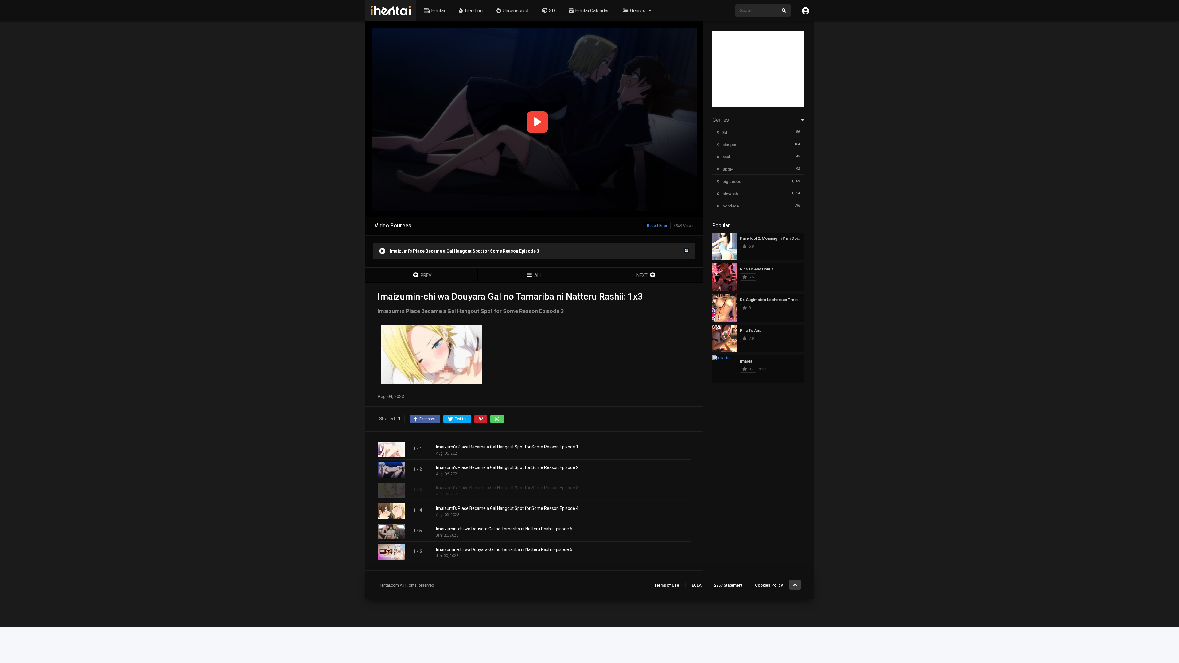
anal (726, 157)
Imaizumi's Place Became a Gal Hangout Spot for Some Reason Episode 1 (507, 446)
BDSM (727, 169)
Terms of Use (666, 585)
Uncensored (515, 11)
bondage (730, 206)
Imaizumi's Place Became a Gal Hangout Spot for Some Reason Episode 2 (507, 467)
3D (552, 11)
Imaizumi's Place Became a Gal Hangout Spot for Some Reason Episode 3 (507, 487)
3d (724, 132)
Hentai (438, 11)
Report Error (657, 225)
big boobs (731, 181)
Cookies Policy (769, 585)
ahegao (729, 144)
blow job (730, 194)
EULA (697, 585)
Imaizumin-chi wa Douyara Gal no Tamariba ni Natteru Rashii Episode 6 (504, 549)
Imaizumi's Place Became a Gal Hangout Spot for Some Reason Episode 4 (507, 508)
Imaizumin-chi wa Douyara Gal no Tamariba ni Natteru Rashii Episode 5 (504, 528)
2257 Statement (728, 585)
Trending (473, 11)
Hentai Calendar (592, 11)
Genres (637, 11)
